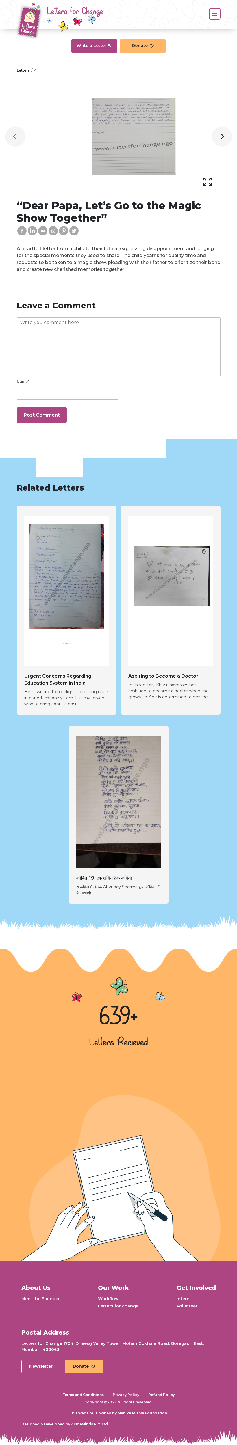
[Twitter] (74, 230)
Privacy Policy (126, 1394)
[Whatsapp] (53, 230)
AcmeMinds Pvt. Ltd (89, 1424)
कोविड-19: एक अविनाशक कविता (104, 878)
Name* (23, 381)
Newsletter (41, 1366)
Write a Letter (91, 45)
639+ (118, 1017)
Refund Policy (161, 1394)
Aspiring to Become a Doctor (163, 676)
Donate (140, 45)
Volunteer (187, 1306)
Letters (23, 70)
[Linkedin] (32, 230)
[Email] (42, 230)
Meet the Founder (40, 1298)
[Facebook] (22, 230)
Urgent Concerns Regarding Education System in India (57, 679)
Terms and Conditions (83, 1394)
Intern (183, 1298)
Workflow (108, 1298)
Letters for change (118, 1306)
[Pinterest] (63, 230)
